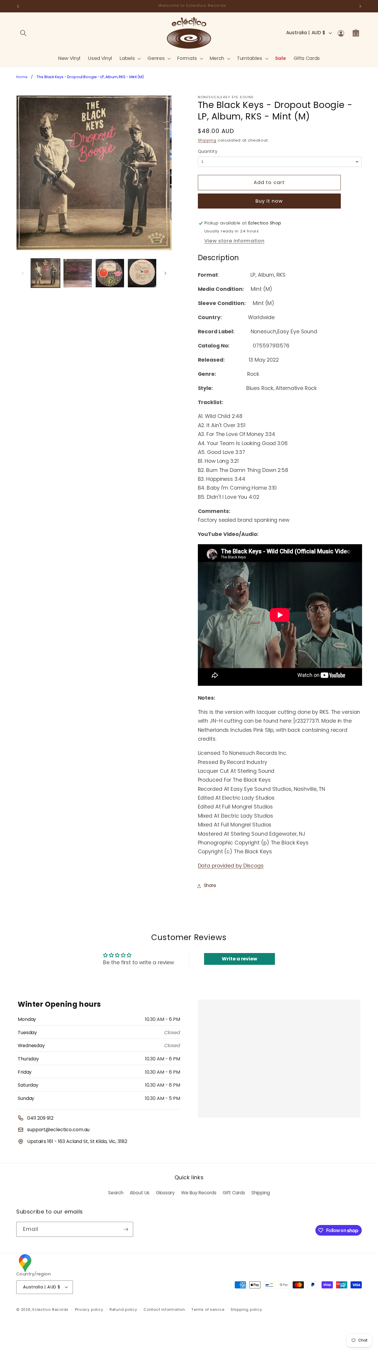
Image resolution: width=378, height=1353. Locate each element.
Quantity (208, 152)
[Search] (23, 33)
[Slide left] (22, 273)
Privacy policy (89, 1309)
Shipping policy (246, 1309)
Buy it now (269, 201)
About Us (139, 1193)
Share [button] (210, 886)
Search (115, 1193)
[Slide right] (165, 273)
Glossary (165, 1193)
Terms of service (207, 1309)
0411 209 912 (40, 1118)
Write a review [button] (239, 958)
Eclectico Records (50, 1309)
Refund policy (123, 1309)
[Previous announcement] (18, 6)
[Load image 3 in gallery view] (109, 273)
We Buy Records (198, 1193)
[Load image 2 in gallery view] (77, 273)
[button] (130, 58)
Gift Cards (234, 1193)
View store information (234, 241)
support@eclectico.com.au (58, 1129)
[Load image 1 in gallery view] (45, 273)
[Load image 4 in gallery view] (142, 273)
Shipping (207, 140)
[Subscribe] (126, 1229)
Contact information (164, 1309)
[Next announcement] (360, 6)
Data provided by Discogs (231, 866)
